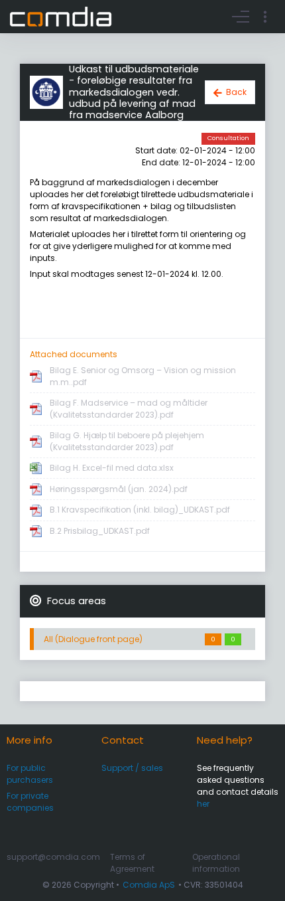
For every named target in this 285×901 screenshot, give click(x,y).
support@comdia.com (53, 856)
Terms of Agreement (132, 862)
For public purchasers (30, 773)
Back (236, 92)
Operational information (216, 862)
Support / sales (132, 768)
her (203, 803)
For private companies (30, 801)
